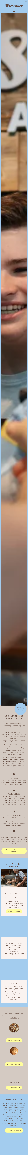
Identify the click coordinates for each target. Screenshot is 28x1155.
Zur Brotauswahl (14, 1040)
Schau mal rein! (14, 911)
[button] (14, 11)
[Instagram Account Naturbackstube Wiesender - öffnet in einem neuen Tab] (26, 2)
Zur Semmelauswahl (14, 1064)
